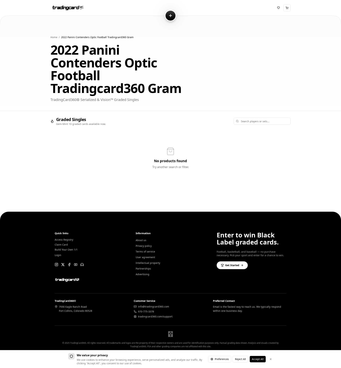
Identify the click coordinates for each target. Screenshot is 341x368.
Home (53, 37)
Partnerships (143, 268)
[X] (63, 264)
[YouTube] (75, 264)
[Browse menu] (170, 16)
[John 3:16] (170, 334)
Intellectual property (148, 263)
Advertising (142, 274)
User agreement (145, 257)
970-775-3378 (146, 311)
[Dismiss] (271, 359)
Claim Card (61, 244)
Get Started (232, 265)
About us (141, 240)
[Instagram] (56, 264)
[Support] (82, 264)
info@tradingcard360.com (153, 306)
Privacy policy (144, 246)
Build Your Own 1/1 (66, 249)
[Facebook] (69, 264)
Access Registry (64, 239)
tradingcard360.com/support (155, 316)
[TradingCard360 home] (67, 7)
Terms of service (145, 251)
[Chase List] (278, 7)
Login (58, 255)
